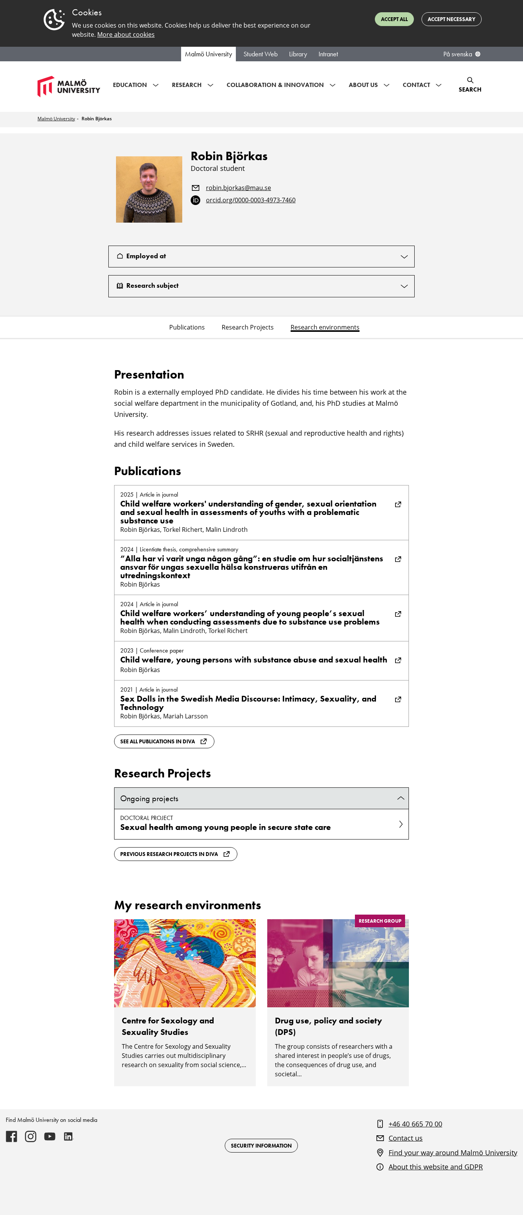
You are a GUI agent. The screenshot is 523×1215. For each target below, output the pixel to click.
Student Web (261, 54)
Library (298, 54)
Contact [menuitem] (416, 85)
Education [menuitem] (130, 85)
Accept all (394, 19)
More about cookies (126, 34)
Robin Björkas (97, 118)
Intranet (328, 54)
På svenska (457, 54)
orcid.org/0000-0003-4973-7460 (251, 200)
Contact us (406, 1138)
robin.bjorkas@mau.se (238, 188)
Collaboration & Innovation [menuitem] (275, 85)
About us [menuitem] (363, 85)
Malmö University (208, 54)
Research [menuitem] (187, 85)
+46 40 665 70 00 (415, 1123)
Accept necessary (452, 19)
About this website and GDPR (436, 1166)
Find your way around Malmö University (453, 1152)
